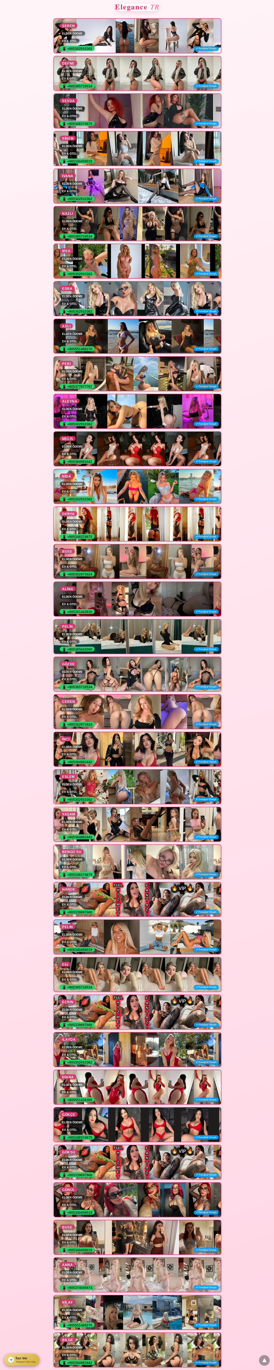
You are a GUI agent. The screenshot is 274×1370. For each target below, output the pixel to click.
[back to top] (264, 1360)
